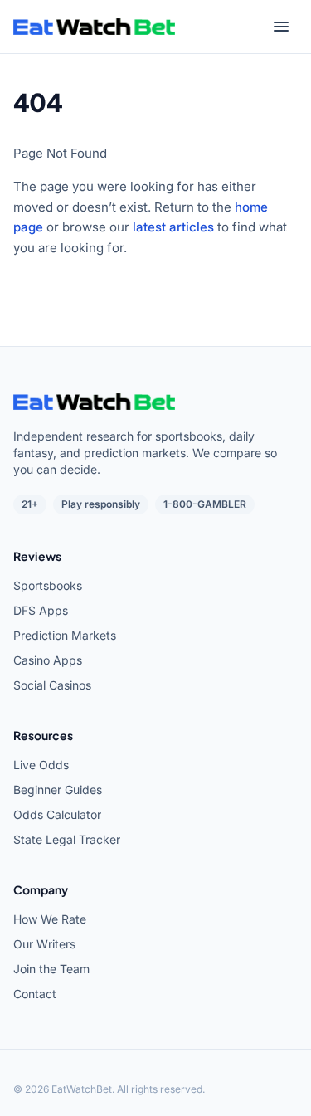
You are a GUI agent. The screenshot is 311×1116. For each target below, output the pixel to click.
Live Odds (41, 765)
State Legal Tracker (66, 839)
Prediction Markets (64, 635)
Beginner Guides (57, 789)
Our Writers (44, 944)
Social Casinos (52, 685)
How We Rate (49, 919)
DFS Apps (40, 610)
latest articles (173, 227)
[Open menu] (281, 26)
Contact (34, 994)
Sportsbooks (47, 585)
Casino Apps (47, 660)
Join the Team (51, 969)
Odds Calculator (57, 814)
